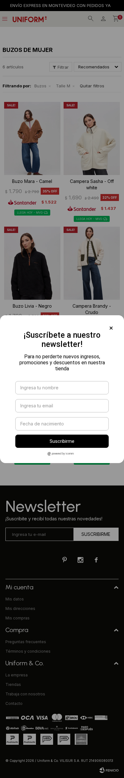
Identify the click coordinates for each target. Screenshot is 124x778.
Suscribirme (62, 441)
